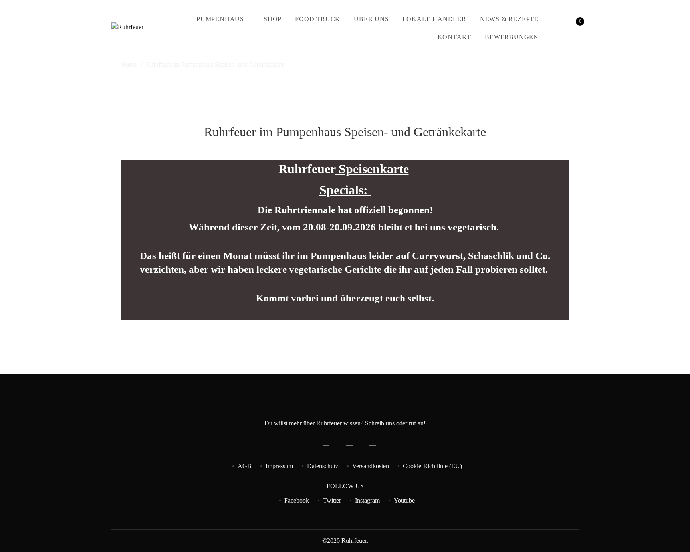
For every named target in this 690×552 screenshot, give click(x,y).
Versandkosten (370, 466)
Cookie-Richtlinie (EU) (432, 466)
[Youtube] (576, 4)
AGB (245, 466)
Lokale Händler (434, 19)
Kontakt (455, 37)
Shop (273, 19)
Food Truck (317, 19)
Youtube (404, 500)
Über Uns (371, 19)
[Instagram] (567, 4)
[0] (575, 28)
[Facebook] (549, 4)
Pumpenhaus (220, 19)
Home (129, 64)
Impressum (279, 466)
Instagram (367, 500)
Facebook (296, 500)
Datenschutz (322, 466)
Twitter (332, 500)
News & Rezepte (509, 19)
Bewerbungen (512, 37)
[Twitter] (558, 4)
